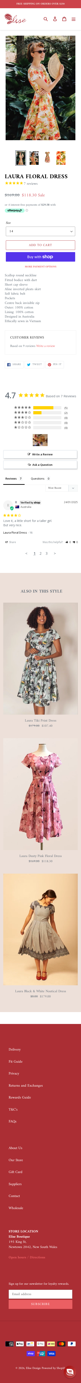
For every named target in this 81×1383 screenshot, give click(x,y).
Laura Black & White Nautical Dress (40, 991)
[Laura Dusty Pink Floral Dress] (40, 849)
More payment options (40, 267)
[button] (68, 542)
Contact (14, 1196)
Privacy (14, 1073)
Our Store (16, 1160)
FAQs (12, 1121)
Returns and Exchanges (26, 1086)
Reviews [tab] (11, 478)
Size (8, 223)
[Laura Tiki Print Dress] (40, 714)
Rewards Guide (20, 1097)
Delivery (15, 1049)
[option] (20, 158)
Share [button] (12, 542)
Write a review (45, 346)
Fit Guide (15, 1062)
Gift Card (15, 1172)
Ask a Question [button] (42, 465)
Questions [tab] (37, 478)
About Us (15, 1148)
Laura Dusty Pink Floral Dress (40, 856)
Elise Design (33, 1368)
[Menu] (73, 19)
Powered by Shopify (54, 1368)
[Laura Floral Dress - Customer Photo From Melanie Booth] (40, 440)
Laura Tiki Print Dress (40, 721)
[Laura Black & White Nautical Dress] (40, 984)
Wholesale (16, 1208)
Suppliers (15, 1184)
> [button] (55, 553)
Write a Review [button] (42, 454)
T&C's (13, 1109)
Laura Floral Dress (15, 532)
